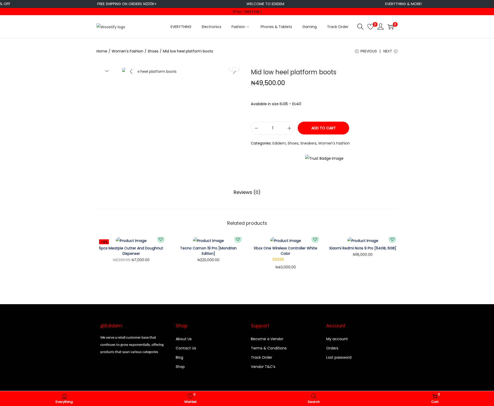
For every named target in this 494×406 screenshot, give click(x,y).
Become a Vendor (267, 338)
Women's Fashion (127, 51)
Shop (180, 366)
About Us (184, 338)
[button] (161, 239)
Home (101, 51)
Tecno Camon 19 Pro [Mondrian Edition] (208, 251)
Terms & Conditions (269, 348)
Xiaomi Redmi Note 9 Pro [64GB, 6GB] (362, 248)
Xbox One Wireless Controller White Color (285, 251)
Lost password (338, 357)
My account (337, 338)
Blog (179, 357)
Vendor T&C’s (263, 366)
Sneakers (308, 143)
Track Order (261, 357)
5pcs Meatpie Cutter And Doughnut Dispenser (131, 251)
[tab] (247, 192)
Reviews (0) (247, 192)
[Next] (234, 71)
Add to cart (323, 128)
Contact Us (186, 348)
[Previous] (131, 71)
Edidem (279, 143)
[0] (370, 27)
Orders (332, 348)
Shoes (153, 51)
